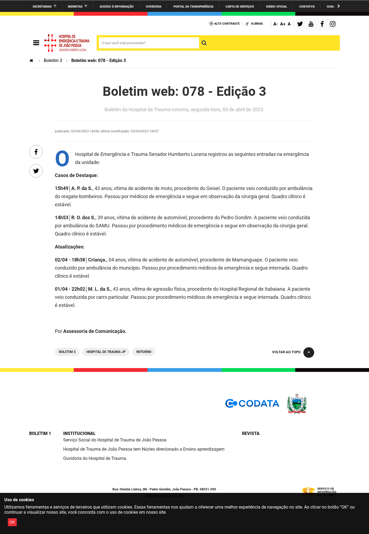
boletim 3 (67, 352)
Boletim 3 (53, 60)
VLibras (257, 23)
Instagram (333, 24)
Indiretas (75, 6)
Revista (251, 433)
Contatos (307, 6)
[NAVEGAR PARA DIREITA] (338, 6)
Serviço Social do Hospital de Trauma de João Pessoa (114, 440)
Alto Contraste (227, 23)
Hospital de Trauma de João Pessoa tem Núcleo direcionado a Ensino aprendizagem (143, 449)
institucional (79, 433)
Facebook (323, 24)
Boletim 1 (40, 433)
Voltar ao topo (286, 352)
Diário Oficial (276, 6)
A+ (283, 24)
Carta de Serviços (240, 6)
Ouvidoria (153, 6)
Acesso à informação (117, 6)
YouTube (311, 24)
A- (275, 24)
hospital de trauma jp (106, 352)
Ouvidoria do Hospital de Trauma (94, 458)
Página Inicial (32, 60)
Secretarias (42, 6)
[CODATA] (252, 405)
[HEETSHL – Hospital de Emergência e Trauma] (67, 43)
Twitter (301, 24)
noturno (143, 352)
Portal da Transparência (193, 6)
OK (12, 522)
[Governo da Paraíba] (313, 412)
